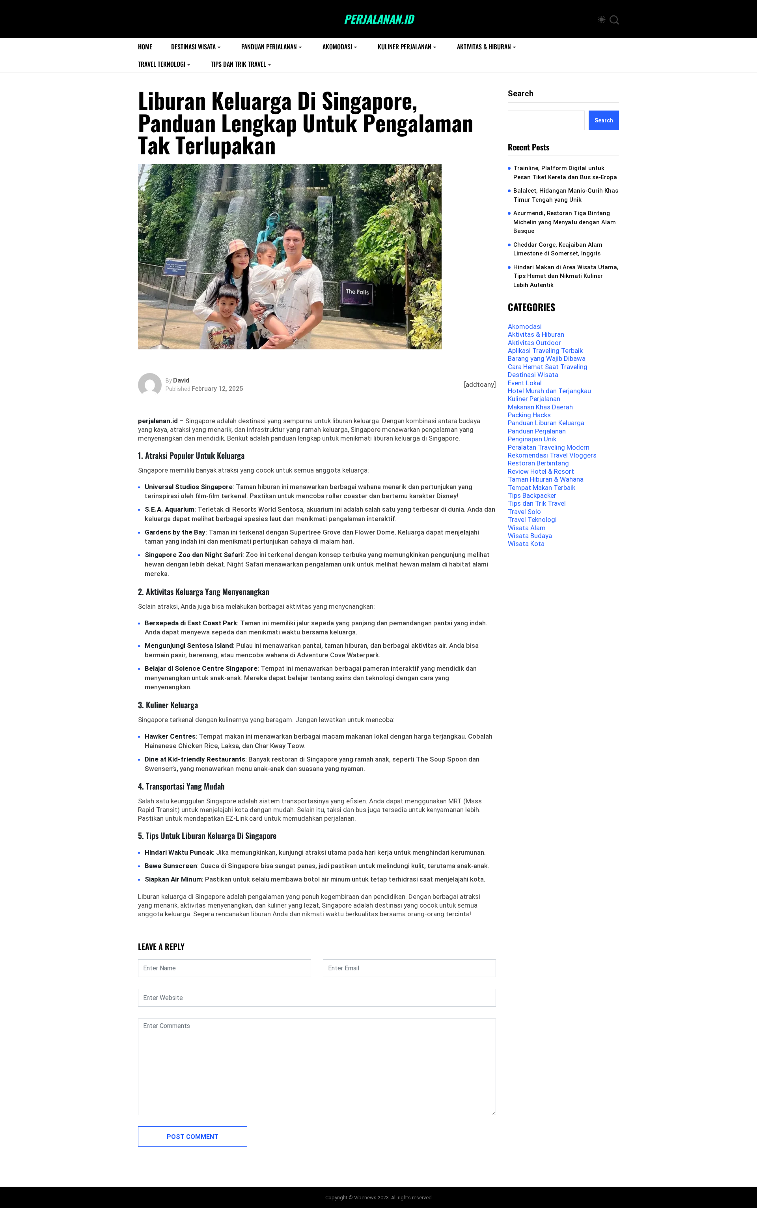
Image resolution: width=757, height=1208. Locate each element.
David (181, 380)
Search (520, 93)
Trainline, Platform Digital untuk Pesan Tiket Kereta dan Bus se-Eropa (565, 173)
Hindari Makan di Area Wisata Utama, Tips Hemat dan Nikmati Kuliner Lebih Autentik (566, 276)
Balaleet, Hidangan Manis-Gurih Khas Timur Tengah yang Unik (565, 195)
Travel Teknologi (161, 64)
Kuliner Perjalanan (404, 46)
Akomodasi (337, 46)
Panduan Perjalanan (269, 46)
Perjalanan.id (378, 18)
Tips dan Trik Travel (238, 64)
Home (145, 46)
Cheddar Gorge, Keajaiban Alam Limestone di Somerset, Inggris (557, 249)
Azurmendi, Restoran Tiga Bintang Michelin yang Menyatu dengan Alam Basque (564, 222)
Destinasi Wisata (193, 46)
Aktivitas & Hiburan (484, 46)
